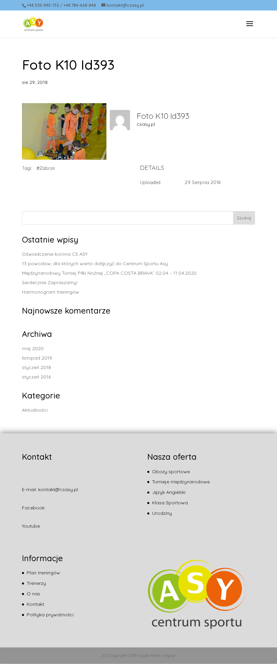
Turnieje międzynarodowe (181, 482)
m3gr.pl (168, 655)
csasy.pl (146, 124)
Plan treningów (43, 573)
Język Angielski (168, 492)
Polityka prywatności (50, 615)
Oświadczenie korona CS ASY (54, 254)
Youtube (31, 526)
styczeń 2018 (36, 367)
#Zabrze (45, 168)
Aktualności (35, 410)
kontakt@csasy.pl (58, 489)
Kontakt (35, 604)
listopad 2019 (37, 358)
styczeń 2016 (36, 377)
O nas (33, 594)
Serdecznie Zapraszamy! (49, 282)
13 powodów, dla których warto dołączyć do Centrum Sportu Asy (95, 263)
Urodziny (162, 513)
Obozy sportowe (171, 471)
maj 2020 (33, 348)
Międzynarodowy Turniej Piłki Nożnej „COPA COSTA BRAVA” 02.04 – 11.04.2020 (109, 273)
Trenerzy (36, 583)
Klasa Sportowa (170, 503)
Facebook (33, 508)
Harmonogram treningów (50, 292)
